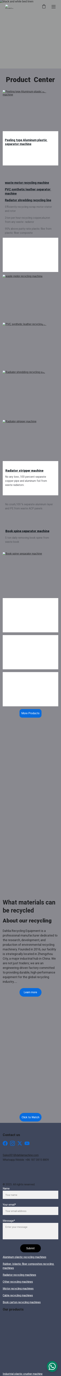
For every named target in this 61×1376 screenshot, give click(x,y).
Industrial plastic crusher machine (23, 1373)
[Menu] (54, 6)
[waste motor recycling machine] (30, 297)
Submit (30, 1248)
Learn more (30, 992)
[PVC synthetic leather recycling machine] (30, 345)
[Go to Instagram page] (12, 1143)
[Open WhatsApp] (52, 1366)
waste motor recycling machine (27, 182)
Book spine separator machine (27, 531)
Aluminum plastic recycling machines (24, 1257)
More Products (30, 713)
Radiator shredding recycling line (28, 200)
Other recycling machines (18, 1281)
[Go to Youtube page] (27, 1143)
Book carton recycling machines (22, 1302)
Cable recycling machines (18, 1295)
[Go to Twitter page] (19, 1143)
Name (6, 1188)
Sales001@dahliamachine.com (21, 1155)
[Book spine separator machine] (30, 573)
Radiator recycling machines (19, 1274)
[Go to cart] (44, 6)
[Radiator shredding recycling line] (30, 393)
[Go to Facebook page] (5, 1143)
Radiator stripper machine (24, 470)
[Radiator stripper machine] (30, 442)
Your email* (9, 1204)
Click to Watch (30, 1117)
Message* (9, 1220)
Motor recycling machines (18, 1288)
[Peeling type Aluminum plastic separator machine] (30, 112)
